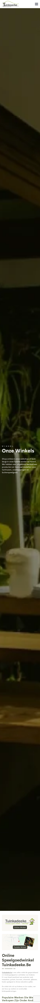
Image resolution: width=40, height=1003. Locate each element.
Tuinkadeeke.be (7, 972)
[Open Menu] (36, 4)
